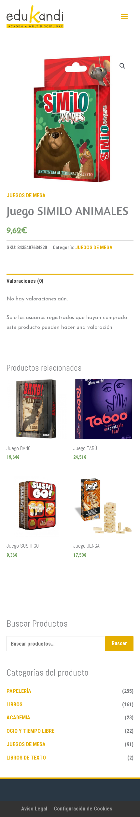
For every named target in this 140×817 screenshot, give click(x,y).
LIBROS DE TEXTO (26, 758)
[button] (122, 66)
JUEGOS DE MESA (26, 195)
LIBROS (14, 704)
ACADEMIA (18, 717)
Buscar (119, 643)
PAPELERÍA (19, 691)
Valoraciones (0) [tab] (25, 281)
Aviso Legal (34, 809)
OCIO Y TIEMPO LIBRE (30, 731)
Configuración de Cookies (83, 809)
